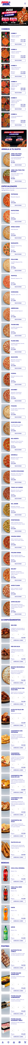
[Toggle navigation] (25, 3)
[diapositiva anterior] (2, 16)
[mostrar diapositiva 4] (25, 23)
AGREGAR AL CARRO (18, 640)
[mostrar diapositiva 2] (23, 23)
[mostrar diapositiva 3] (24, 23)
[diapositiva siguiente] (26, 16)
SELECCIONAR (18, 44)
